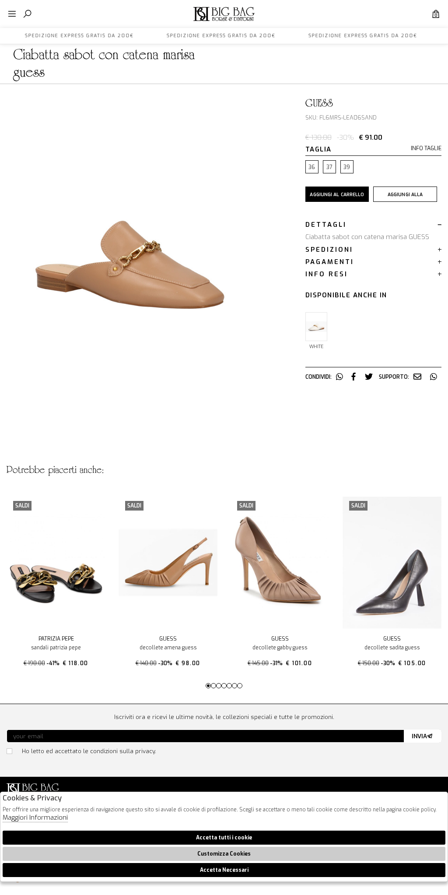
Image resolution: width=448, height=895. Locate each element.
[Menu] (12, 14)
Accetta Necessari (224, 870)
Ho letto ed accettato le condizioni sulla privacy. (89, 751)
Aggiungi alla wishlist (405, 196)
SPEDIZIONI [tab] (329, 250)
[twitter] (369, 377)
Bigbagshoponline (224, 21)
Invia (419, 736)
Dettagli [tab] (325, 225)
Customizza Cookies (224, 853)
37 (329, 167)
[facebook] (353, 377)
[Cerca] (27, 14)
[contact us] (417, 377)
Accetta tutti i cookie (224, 837)
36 (311, 167)
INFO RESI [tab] (326, 274)
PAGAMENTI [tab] (329, 262)
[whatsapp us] (339, 377)
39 (346, 167)
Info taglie (426, 148)
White (316, 346)
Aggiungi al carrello (337, 194)
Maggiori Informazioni (35, 817)
